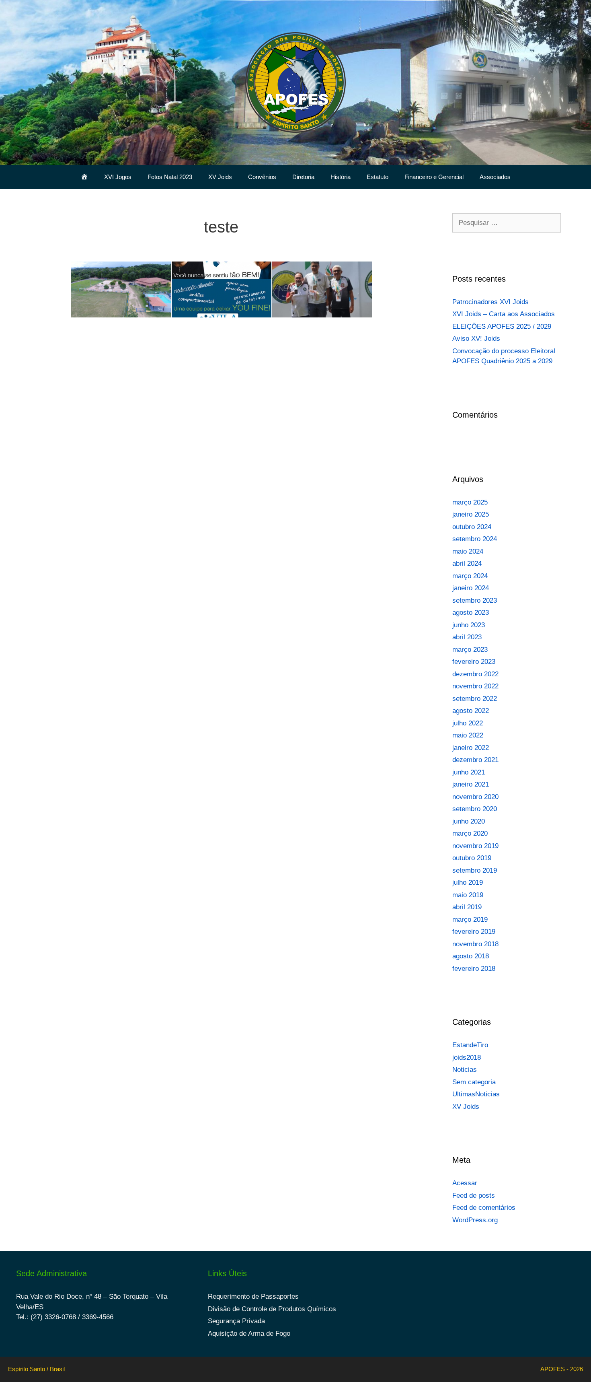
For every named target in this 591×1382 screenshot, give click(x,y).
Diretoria (303, 176)
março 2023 (470, 649)
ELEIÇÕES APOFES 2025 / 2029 (501, 326)
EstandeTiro (470, 1045)
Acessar (464, 1183)
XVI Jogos (117, 176)
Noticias (464, 1069)
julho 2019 (467, 882)
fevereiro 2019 (473, 931)
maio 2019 (467, 895)
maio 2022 (467, 735)
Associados (495, 176)
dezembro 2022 (475, 674)
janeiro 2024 (470, 588)
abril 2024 (467, 563)
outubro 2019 (471, 858)
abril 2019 (467, 907)
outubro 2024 (471, 527)
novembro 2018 (475, 944)
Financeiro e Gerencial (434, 176)
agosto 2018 (470, 956)
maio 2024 (467, 551)
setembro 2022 (474, 698)
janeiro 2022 (470, 748)
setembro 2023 (474, 600)
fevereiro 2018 (473, 968)
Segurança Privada (236, 1321)
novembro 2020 (475, 797)
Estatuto (377, 176)
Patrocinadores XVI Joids (490, 302)
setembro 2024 (474, 539)
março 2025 (470, 502)
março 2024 (470, 576)
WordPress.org (475, 1220)
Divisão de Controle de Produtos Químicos (272, 1309)
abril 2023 (467, 637)
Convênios (262, 176)
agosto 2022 (470, 711)
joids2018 (466, 1057)
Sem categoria (474, 1082)
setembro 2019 (474, 870)
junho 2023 (468, 625)
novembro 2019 (475, 846)
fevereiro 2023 (473, 661)
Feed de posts (473, 1195)
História (340, 176)
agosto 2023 (470, 612)
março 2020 (470, 833)
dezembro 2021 (475, 760)
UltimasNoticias (476, 1094)
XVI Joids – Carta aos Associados (503, 314)
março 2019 (470, 919)
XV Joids (220, 176)
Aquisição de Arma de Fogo (249, 1333)
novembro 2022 (475, 686)
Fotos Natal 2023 (170, 176)
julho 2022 (467, 723)
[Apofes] (295, 82)
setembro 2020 (474, 809)
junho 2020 (468, 821)
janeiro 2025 (470, 514)
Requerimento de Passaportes (253, 1296)
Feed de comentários (483, 1207)
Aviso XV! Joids (476, 338)
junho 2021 (468, 772)
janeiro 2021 (470, 784)
